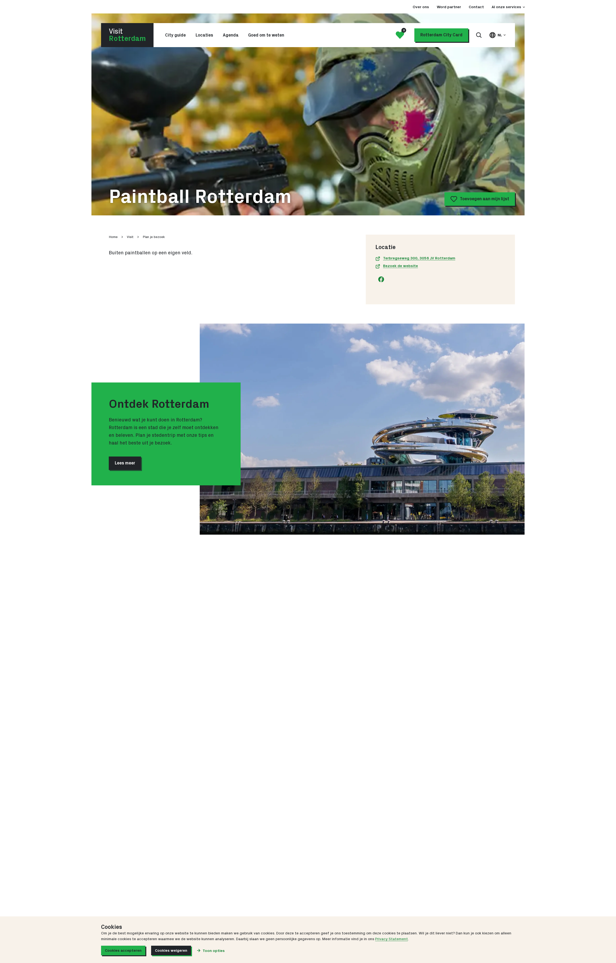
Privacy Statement (391, 939)
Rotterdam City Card (441, 35)
